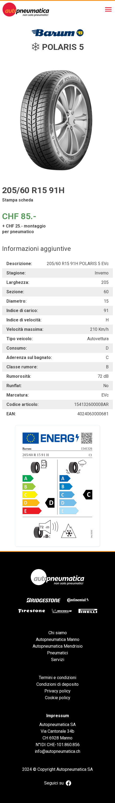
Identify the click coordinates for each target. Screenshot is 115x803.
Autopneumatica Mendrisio (58, 646)
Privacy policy (57, 691)
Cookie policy (57, 697)
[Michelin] (62, 611)
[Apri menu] (108, 9)
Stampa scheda (17, 200)
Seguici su (54, 783)
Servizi (57, 659)
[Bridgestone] (43, 600)
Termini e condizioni (57, 677)
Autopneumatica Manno (57, 639)
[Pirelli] (87, 611)
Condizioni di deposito (57, 684)
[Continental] (78, 600)
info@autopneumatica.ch (57, 751)
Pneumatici (57, 652)
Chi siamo (57, 632)
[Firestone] (31, 611)
